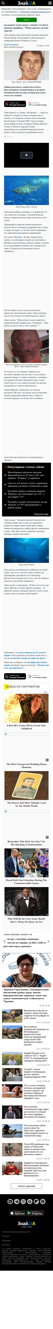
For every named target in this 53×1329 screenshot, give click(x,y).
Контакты (6, 1245)
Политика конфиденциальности (16, 1232)
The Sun (18, 236)
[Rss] (10, 1201)
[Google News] (29, 1201)
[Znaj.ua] (26, 3)
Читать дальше (26, 1186)
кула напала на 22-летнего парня (25, 654)
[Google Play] (35, 1213)
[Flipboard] (36, 1201)
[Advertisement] (26, 281)
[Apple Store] (17, 1213)
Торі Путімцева (11, 44)
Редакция (6, 1240)
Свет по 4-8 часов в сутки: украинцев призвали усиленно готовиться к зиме (28, 485)
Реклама (6, 1236)
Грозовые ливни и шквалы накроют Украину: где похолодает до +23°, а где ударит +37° (26, 494)
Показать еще (41, 514)
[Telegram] (16, 1201)
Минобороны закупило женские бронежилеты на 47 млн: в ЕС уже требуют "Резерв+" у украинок (26, 475)
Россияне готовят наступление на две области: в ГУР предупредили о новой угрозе (27, 504)
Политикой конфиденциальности (35, 12)
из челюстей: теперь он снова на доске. (27, 658)
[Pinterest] (43, 1201)
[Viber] (23, 1201)
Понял (26, 20)
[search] (3, 3)
